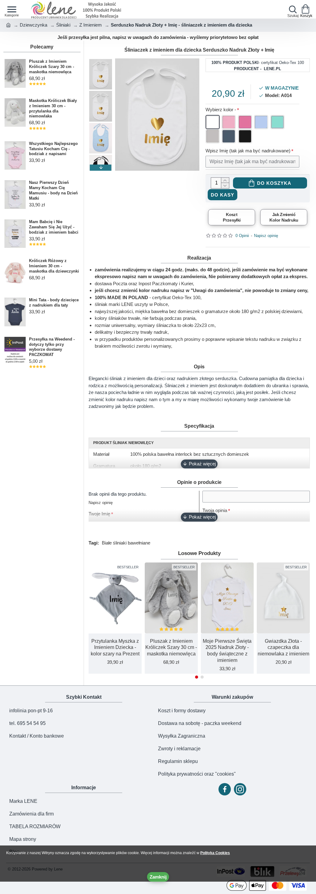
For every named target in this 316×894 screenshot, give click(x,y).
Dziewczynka (33, 25)
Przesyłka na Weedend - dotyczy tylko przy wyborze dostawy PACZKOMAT (52, 347)
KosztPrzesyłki (231, 217)
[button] (100, 61)
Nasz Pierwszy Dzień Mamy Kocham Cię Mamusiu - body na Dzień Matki (53, 190)
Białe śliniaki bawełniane (126, 542)
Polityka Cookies (215, 853)
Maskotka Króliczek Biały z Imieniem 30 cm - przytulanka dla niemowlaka (53, 108)
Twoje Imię (99, 513)
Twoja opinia (214, 510)
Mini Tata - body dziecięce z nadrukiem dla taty (54, 302)
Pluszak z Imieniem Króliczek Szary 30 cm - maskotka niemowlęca (51, 66)
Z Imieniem (90, 25)
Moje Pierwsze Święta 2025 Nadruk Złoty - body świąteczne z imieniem (227, 650)
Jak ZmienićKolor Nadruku (283, 217)
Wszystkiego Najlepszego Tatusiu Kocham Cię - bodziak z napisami (53, 148)
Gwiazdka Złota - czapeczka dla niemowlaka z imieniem (283, 647)
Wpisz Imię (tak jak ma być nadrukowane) (248, 150)
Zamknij (158, 876)
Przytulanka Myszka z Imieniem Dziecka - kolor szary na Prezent (115, 647)
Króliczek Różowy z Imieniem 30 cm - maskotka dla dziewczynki (54, 265)
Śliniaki (63, 25)
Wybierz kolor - (221, 109)
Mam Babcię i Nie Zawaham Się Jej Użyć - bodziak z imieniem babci (53, 227)
